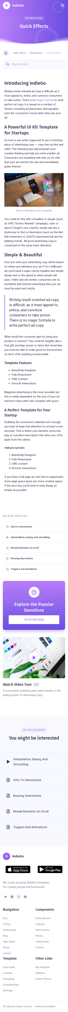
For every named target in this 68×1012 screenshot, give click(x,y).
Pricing (6, 924)
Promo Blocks (43, 918)
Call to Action (43, 930)
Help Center (19, 52)
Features (40, 924)
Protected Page (11, 984)
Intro (5, 918)
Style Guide (9, 967)
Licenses (7, 973)
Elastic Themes (43, 978)
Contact (7, 953)
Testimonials (9, 930)
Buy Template (43, 967)
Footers (40, 947)
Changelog (8, 978)
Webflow (40, 973)
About (6, 947)
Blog (5, 935)
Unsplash (47, 210)
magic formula (45, 100)
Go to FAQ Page (34, 619)
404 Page (8, 990)
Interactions (36, 52)
